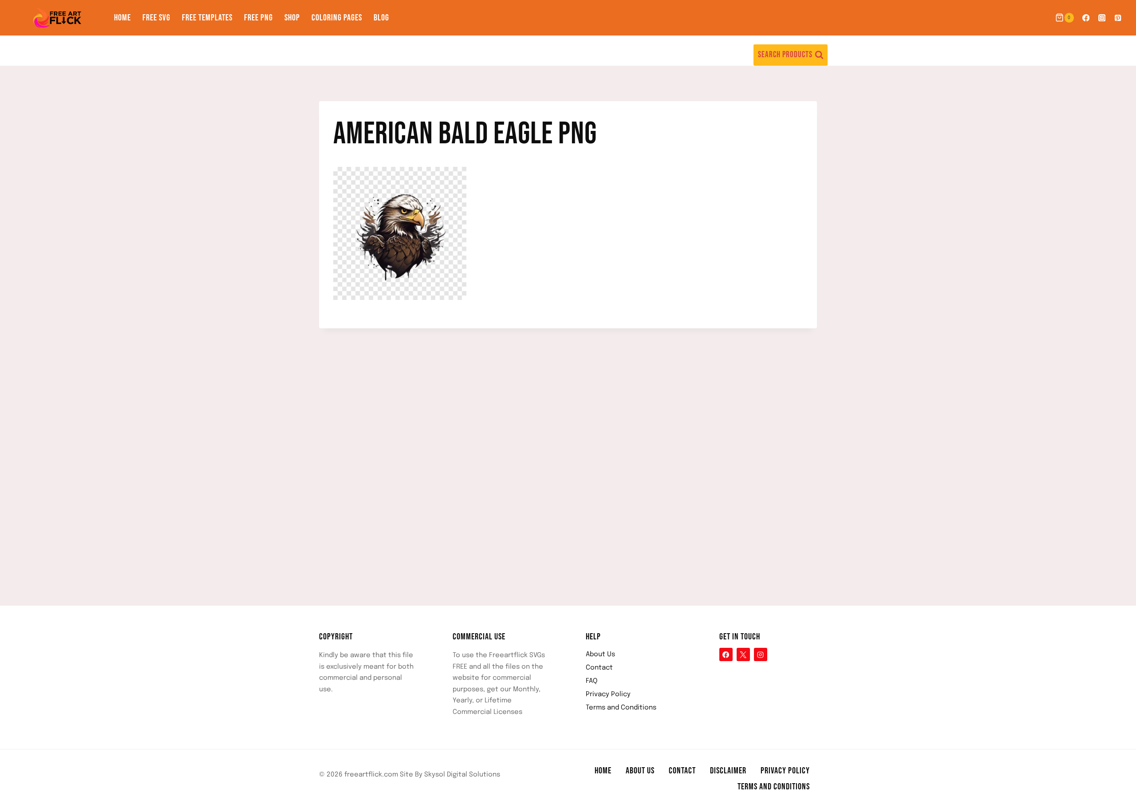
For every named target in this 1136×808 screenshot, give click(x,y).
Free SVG (156, 17)
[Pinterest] (1118, 18)
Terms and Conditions (621, 707)
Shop (292, 17)
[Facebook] (1085, 18)
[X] (743, 654)
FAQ (591, 681)
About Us (600, 654)
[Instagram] (1102, 18)
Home (122, 17)
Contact (599, 667)
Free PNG (258, 17)
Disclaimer (728, 770)
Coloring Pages (337, 17)
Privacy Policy (608, 694)
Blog (381, 17)
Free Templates (207, 17)
